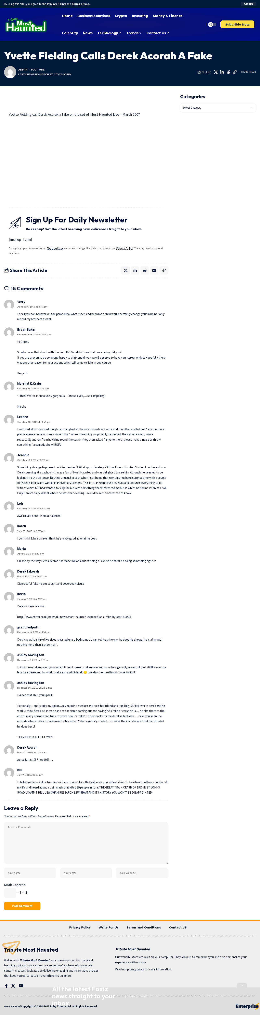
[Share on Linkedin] (222, 72)
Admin (22, 69)
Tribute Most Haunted (34, 960)
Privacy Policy (56, 4)
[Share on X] (216, 72)
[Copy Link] (234, 72)
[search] (200, 24)
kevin (21, 594)
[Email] (154, 270)
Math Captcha (14, 885)
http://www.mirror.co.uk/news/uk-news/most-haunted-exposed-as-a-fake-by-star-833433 (74, 617)
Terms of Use (80, 4)
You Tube (37, 69)
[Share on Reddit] (228, 72)
